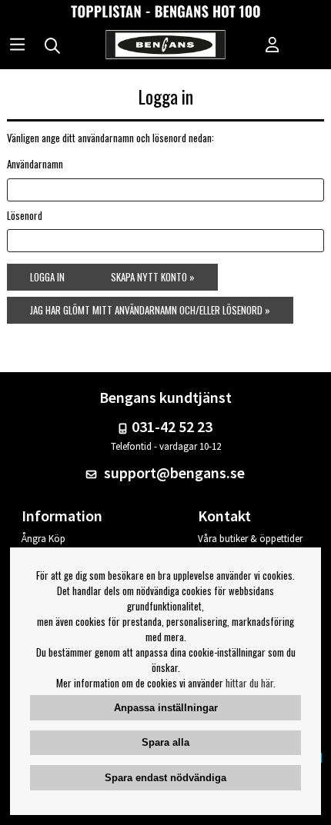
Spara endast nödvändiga (165, 777)
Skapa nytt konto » (153, 276)
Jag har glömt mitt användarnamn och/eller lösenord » (150, 310)
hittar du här (249, 682)
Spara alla (165, 742)
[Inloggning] (272, 46)
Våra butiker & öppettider (250, 538)
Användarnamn (35, 163)
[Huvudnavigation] (17, 46)
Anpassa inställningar (166, 708)
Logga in (47, 276)
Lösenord (24, 215)
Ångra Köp (43, 538)
